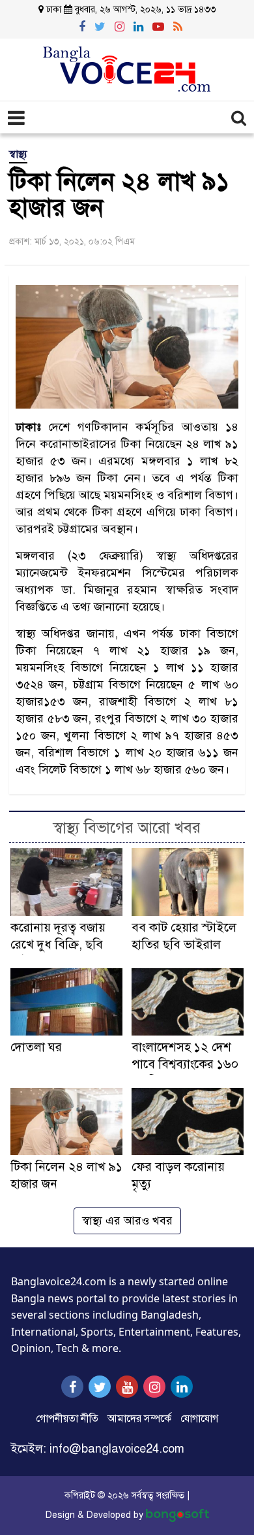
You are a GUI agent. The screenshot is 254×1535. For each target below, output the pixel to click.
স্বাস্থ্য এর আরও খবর (127, 1220)
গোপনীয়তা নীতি (67, 1418)
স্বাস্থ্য (18, 154)
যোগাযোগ (199, 1418)
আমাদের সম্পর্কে (139, 1418)
